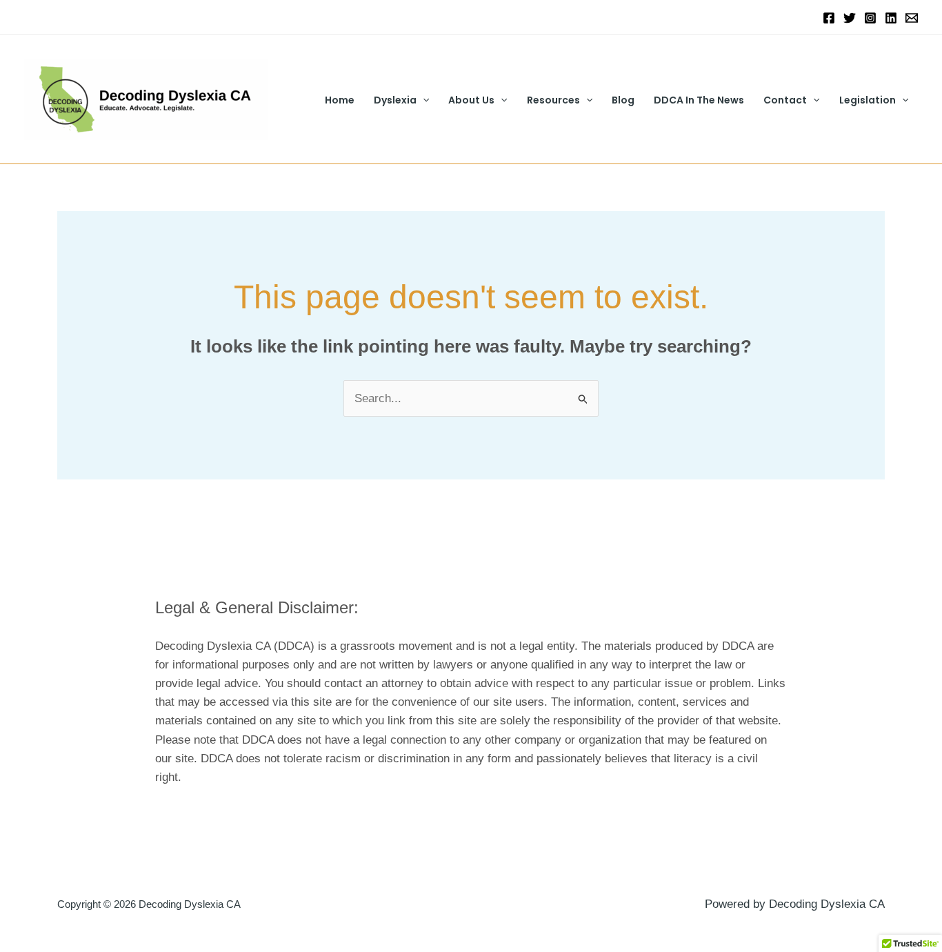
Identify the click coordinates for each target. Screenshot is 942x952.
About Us (471, 100)
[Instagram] (870, 18)
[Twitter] (849, 18)
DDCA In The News (699, 100)
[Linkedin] (891, 18)
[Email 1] (911, 18)
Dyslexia (395, 100)
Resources (553, 100)
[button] (423, 100)
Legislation (867, 100)
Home (339, 100)
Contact (785, 100)
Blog (623, 100)
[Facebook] (829, 18)
